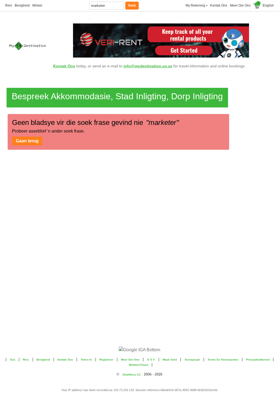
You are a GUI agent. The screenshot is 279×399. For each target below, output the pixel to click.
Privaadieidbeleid (257, 359)
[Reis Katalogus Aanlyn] (29, 45)
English (268, 5)
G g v (151, 359)
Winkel (37, 5)
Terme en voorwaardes (223, 359)
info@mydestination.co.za (147, 66)
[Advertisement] (250, 166)
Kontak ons (218, 5)
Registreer (106, 359)
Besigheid (22, 5)
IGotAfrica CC (132, 374)
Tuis (12, 359)
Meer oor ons (240, 5)
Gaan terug (27, 141)
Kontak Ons (64, 66)
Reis (8, 5)
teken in (86, 359)
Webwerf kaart (138, 364)
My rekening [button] (195, 5)
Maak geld (170, 359)
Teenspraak (192, 359)
